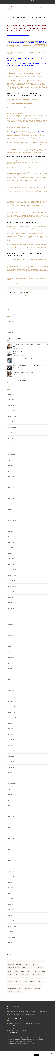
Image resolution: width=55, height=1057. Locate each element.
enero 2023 (11, 564)
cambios (32, 967)
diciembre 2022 (12, 569)
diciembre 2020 (12, 701)
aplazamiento (33, 961)
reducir (33, 985)
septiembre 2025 (12, 427)
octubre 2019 (11, 778)
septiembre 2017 (12, 871)
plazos (40, 981)
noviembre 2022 (12, 575)
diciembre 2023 (12, 504)
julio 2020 (10, 728)
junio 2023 (10, 537)
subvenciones (27, 988)
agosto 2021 (11, 657)
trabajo (10, 991)
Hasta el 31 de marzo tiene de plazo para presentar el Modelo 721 (30, 365)
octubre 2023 (11, 515)
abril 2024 (10, 482)
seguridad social (12, 988)
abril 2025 (10, 443)
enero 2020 (11, 761)
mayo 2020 (11, 739)
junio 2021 (10, 668)
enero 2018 (10, 849)
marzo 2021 (11, 685)
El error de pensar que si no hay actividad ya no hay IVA (27, 359)
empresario (42, 971)
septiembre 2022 (12, 586)
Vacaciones (18, 991)
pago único (32, 981)
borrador (34, 964)
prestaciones (11, 985)
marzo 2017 (11, 904)
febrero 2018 (11, 844)
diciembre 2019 (11, 767)
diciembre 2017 (11, 855)
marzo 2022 (11, 619)
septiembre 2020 (12, 718)
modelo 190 (11, 981)
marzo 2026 (11, 394)
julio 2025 (10, 432)
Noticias (11, 332)
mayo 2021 (10, 674)
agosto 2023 (11, 526)
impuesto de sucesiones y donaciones (17, 978)
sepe (20, 988)
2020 (14, 961)
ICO (27, 974)
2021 (19, 961)
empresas (10, 974)
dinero (28, 971)
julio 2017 (10, 882)
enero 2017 (10, 915)
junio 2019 (10, 800)
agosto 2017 (11, 877)
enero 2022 (11, 630)
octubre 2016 (11, 931)
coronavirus (40, 967)
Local (10, 327)
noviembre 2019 (12, 772)
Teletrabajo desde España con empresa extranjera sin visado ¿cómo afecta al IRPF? (30, 352)
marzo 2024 (11, 487)
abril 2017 (10, 898)
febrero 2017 (11, 909)
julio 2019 (10, 794)
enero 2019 (10, 827)
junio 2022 (10, 602)
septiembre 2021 (12, 652)
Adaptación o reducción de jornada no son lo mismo (27, 372)
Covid (9, 971)
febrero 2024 (11, 493)
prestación (20, 985)
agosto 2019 (11, 789)
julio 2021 (10, 663)
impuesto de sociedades (37, 974)
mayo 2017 (10, 893)
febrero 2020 (11, 756)
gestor (22, 974)
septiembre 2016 (12, 937)
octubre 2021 (11, 646)
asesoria (42, 961)
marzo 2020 (11, 750)
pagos (25, 981)
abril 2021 (10, 679)
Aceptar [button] (36, 1055)
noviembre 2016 (12, 926)
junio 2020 (10, 734)
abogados (25, 961)
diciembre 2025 (12, 410)
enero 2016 (10, 948)
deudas (22, 971)
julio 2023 (10, 531)
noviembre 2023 (12, 509)
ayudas (27, 964)
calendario (24, 967)
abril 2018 (10, 833)
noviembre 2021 (12, 641)
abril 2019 (10, 811)
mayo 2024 (11, 476)
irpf (38, 978)
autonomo (11, 964)
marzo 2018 (11, 838)
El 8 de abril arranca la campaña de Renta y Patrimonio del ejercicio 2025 (30, 345)
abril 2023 (10, 548)
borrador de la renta (13, 967)
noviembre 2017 (12, 860)
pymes (27, 985)
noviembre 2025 (12, 416)
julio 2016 (10, 942)
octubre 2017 (11, 866)
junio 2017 (10, 887)
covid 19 (16, 971)
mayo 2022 (11, 608)
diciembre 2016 (11, 920)
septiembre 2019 (12, 783)
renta (39, 985)
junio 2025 (10, 438)
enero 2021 (10, 696)
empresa (35, 971)
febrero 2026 (11, 399)
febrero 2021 (11, 690)
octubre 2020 (11, 712)
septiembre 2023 (12, 520)
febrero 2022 (11, 624)
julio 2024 (10, 465)
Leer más (41, 1055)
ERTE (16, 974)
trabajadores (36, 988)
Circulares (11, 288)
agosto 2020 (11, 723)
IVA (42, 978)
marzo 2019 (11, 816)
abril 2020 (10, 745)
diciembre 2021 (11, 635)
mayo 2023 (11, 542)
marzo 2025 (11, 449)
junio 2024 (10, 471)
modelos (18, 981)
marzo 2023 (11, 553)
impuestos (32, 978)
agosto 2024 (11, 460)
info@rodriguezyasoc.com (14, 1028)
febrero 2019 (11, 822)
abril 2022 (10, 613)
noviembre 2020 (12, 707)
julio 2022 (10, 597)
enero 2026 (11, 405)
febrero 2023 (11, 558)
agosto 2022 (11, 591)
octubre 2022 (11, 580)
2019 (9, 961)
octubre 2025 (11, 421)
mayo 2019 (10, 805)
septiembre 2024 (12, 454)
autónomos (19, 964)
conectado (20, 295)
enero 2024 (11, 498)
